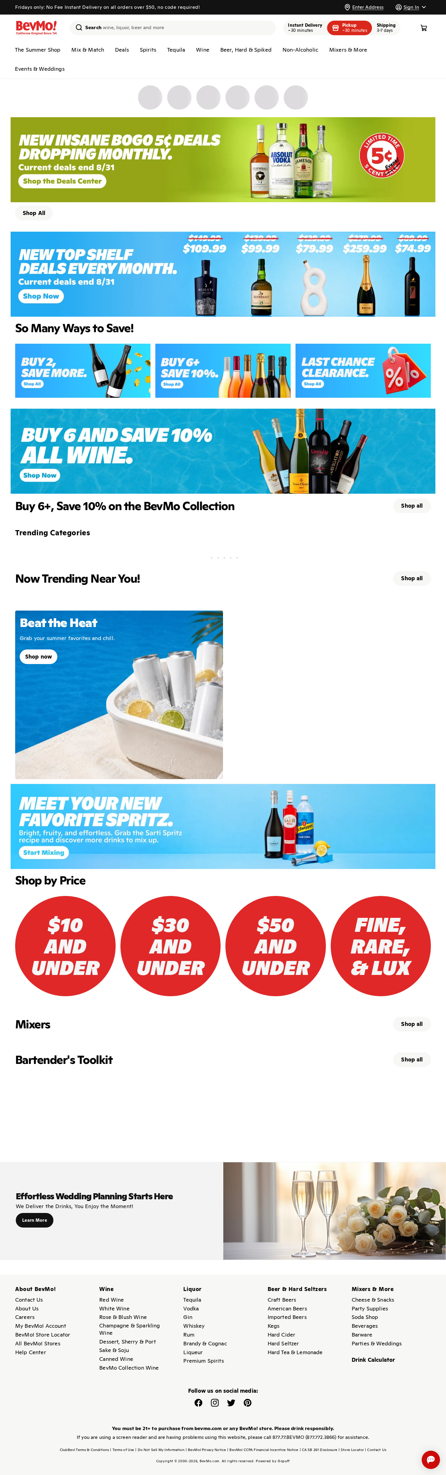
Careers (25, 1316)
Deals (122, 49)
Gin (187, 1316)
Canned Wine (116, 1358)
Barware (362, 1334)
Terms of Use (122, 1449)
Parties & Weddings (377, 1343)
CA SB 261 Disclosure (318, 1449)
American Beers (287, 1308)
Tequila (176, 49)
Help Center (30, 1352)
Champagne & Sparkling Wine (129, 1329)
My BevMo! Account (40, 1325)
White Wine (114, 1308)
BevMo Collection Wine (129, 1367)
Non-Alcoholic (300, 49)
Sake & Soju (114, 1350)
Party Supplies (370, 1308)
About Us (27, 1308)
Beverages (365, 1325)
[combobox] (172, 28)
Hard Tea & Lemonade (295, 1352)
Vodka (191, 1308)
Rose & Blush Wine (123, 1316)
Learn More (34, 1220)
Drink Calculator (373, 1359)
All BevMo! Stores (37, 1343)
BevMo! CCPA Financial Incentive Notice (262, 1449)
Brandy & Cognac (205, 1343)
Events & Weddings (40, 68)
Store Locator (351, 1449)
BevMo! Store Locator (42, 1334)
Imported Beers (287, 1316)
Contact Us (29, 1299)
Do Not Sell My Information (159, 1449)
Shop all (412, 505)
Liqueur (193, 1352)
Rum (188, 1334)
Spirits (148, 49)
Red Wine (111, 1299)
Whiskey (193, 1325)
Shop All (34, 212)
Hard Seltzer (283, 1343)
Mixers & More (348, 49)
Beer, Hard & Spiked (246, 49)
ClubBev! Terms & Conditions (84, 1449)
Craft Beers (282, 1299)
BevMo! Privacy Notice (206, 1449)
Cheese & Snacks (373, 1299)
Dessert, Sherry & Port (127, 1341)
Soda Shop (365, 1316)
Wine (202, 49)
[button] (410, 7)
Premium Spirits (203, 1360)
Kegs (274, 1325)
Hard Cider (282, 1334)
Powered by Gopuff (273, 1461)
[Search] (76, 27)
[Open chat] (431, 1460)
